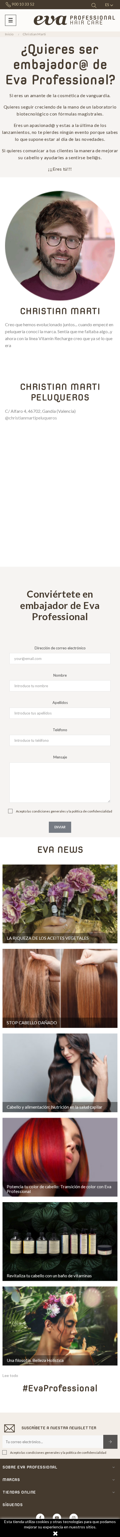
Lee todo (10, 1375)
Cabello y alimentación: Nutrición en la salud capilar (54, 1106)
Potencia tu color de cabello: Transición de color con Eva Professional (59, 1189)
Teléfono (60, 730)
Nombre (60, 675)
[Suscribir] (110, 1442)
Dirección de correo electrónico (60, 648)
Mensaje (60, 757)
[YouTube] (57, 1517)
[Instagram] (73, 1517)
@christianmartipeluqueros (31, 417)
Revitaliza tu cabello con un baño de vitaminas (49, 1275)
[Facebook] (40, 1517)
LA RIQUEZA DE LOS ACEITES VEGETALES (48, 938)
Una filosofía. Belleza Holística (35, 1360)
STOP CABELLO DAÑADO (32, 1022)
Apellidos (60, 702)
